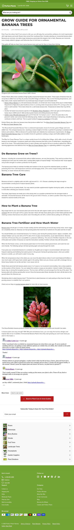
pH (30, 181)
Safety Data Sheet (7, 526)
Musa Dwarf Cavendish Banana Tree (57, 122)
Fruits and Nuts (16, 393)
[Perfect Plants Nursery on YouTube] (45, 477)
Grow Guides (5, 504)
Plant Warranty (36, 523)
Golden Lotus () (15, 115)
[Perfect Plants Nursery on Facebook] (41, 477)
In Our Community (42, 497)
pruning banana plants (22, 284)
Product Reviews (41, 491)
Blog (38, 499)
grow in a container (44, 119)
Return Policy (56, 523)
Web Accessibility (7, 502)
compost (4, 212)
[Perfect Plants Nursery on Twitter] (48, 477)
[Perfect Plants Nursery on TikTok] (55, 477)
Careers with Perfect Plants (44, 504)
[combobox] (37, 12)
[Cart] (67, 6)
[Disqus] (37, 361)
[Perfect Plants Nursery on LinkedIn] (59, 477)
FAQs (3, 494)
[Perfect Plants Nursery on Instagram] (38, 477)
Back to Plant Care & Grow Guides (38, 399)
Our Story (39, 489)
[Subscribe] (66, 414)
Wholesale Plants (6, 497)
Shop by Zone (5, 499)
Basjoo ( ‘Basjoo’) (12, 103)
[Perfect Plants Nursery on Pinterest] (52, 477)
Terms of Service (25, 523)
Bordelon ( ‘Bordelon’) (41, 111)
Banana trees (6, 227)
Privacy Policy (46, 523)
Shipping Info (5, 491)
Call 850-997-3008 (23, 5)
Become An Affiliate (42, 502)
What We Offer (41, 494)
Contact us (5, 489)
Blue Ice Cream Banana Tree (13, 124)
